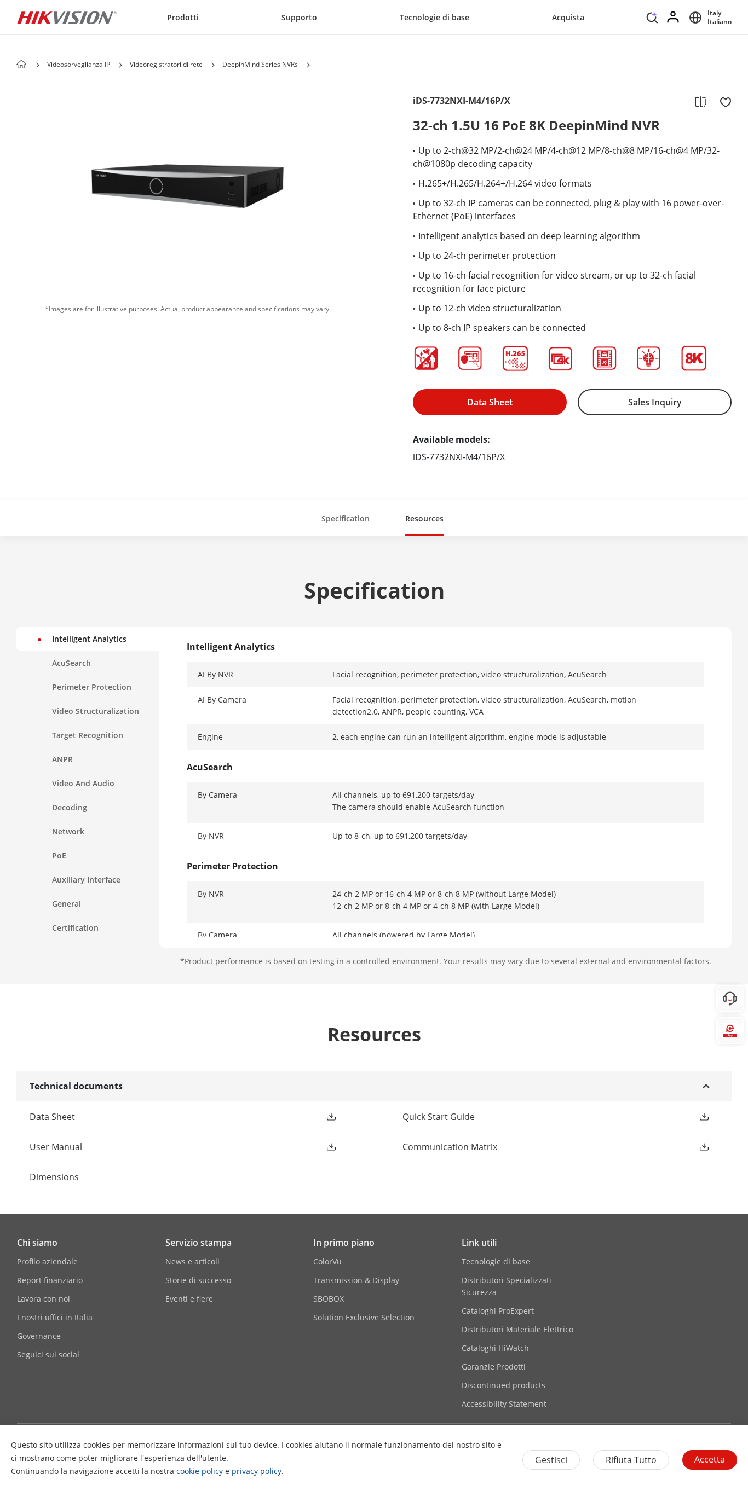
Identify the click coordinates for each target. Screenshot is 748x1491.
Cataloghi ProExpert (498, 1311)
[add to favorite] (722, 101)
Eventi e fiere (189, 1298)
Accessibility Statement (504, 1404)
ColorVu (327, 1261)
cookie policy (199, 1471)
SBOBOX (328, 1298)
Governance (39, 1336)
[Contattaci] (730, 998)
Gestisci (551, 1460)
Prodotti (183, 17)
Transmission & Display (356, 1280)
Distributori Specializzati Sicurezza (506, 1286)
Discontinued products (503, 1385)
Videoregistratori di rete (166, 64)
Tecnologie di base (434, 17)
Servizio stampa (198, 1243)
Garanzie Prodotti (494, 1366)
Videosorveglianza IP (78, 64)
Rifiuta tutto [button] (631, 1460)
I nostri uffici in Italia (55, 1317)
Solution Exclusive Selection (364, 1317)
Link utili (479, 1243)
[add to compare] (700, 101)
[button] (652, 20)
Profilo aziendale (47, 1261)
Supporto (299, 17)
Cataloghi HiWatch (495, 1348)
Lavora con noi (43, 1298)
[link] (165, 1117)
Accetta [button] (709, 1459)
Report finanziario (50, 1280)
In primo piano (344, 1243)
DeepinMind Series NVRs (260, 64)
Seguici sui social (48, 1354)
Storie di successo (198, 1280)
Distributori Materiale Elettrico (517, 1329)
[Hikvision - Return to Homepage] (66, 17)
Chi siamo (37, 1243)
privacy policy (256, 1471)
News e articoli (192, 1261)
